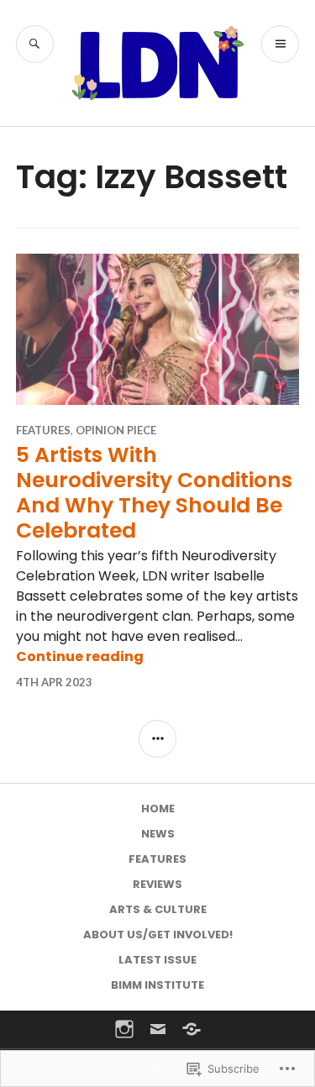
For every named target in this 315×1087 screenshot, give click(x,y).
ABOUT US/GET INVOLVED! (158, 935)
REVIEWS (157, 884)
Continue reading (80, 656)
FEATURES (43, 430)
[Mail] (158, 1029)
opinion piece (116, 430)
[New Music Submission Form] (191, 1029)
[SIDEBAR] (157, 739)
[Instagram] (124, 1029)
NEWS (158, 834)
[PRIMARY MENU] (280, 44)
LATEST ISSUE (157, 960)
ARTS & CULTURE (158, 909)
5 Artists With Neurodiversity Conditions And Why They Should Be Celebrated (154, 492)
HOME (158, 809)
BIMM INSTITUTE (157, 985)
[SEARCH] (35, 44)
